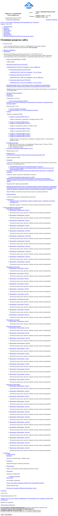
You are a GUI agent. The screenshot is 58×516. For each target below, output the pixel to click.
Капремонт (9, 160)
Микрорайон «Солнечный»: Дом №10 (19, 309)
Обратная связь (7, 34)
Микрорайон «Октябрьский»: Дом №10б (20, 236)
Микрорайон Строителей (13, 320)
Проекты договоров (15, 476)
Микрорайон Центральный (14, 326)
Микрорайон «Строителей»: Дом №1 (19, 321)
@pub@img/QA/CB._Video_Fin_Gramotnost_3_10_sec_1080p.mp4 (23, 67)
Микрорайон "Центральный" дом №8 (19, 364)
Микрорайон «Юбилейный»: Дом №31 (20, 411)
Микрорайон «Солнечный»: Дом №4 (19, 283)
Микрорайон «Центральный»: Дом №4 (20, 343)
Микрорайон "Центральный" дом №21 (20, 379)
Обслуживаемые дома (26, 22)
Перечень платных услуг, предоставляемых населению (24, 110)
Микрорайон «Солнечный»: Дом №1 (19, 268)
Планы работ (10, 95)
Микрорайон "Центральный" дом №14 (20, 374)
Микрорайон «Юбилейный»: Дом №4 (19, 391)
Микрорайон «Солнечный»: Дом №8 (19, 299)
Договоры (9, 94)
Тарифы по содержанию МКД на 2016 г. (20, 128)
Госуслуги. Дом (5, 22)
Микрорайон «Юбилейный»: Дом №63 (20, 432)
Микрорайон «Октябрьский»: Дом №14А (20, 251)
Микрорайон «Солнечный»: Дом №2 (19, 273)
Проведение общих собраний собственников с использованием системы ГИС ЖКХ (28, 86)
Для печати (3, 490)
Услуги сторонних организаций (18, 108)
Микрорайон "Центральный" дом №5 (19, 348)
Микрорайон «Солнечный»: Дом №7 (19, 294)
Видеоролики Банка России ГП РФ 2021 (17, 64)
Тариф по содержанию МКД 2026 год (19, 122)
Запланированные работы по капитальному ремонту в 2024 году (26, 166)
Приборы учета (11, 153)
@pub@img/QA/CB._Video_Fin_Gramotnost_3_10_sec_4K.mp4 (25, 72)
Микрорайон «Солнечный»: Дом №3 (19, 278)
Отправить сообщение (51, 19)
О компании (35, 22)
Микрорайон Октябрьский (13, 208)
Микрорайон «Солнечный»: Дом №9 (19, 304)
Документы (7, 32)
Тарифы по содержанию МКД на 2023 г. (20, 135)
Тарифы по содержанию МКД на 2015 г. (20, 123)
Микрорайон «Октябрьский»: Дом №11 (20, 241)
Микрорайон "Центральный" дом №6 (19, 353)
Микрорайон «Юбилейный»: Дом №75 (20, 448)
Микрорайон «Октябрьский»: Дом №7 (19, 225)
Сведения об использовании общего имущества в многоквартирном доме (26, 154)
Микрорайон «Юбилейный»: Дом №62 (20, 427)
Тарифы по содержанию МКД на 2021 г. (20, 133)
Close (2, 514)
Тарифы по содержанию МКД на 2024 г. (20, 136)
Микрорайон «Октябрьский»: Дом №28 (20, 261)
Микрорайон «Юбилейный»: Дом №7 (19, 396)
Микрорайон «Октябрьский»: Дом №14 (20, 246)
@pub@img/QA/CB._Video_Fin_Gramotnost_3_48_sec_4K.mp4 (25, 82)
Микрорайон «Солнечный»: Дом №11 (19, 314)
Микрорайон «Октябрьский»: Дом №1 (19, 210)
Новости (11, 22)
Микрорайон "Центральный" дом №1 (19, 327)
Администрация (8, 26)
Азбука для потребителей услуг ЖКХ (16, 59)
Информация (17, 22)
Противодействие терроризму (14, 93)
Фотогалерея (7, 33)
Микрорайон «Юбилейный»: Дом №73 (20, 437)
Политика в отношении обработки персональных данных (18, 36)
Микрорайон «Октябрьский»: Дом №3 (19, 220)
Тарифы (9, 111)
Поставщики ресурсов (12, 142)
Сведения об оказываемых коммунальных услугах (20, 148)
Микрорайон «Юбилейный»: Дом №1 (19, 386)
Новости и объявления (9, 50)
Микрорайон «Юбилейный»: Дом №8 (19, 401)
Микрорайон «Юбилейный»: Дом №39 (20, 422)
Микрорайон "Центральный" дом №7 (19, 358)
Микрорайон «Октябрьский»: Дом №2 (19, 215)
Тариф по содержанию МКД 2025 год (19, 116)
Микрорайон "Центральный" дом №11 (20, 369)
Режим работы (7, 30)
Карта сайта (50, 498)
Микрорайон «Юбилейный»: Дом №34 (20, 417)
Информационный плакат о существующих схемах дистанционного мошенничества (28, 85)
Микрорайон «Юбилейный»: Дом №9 (19, 406)
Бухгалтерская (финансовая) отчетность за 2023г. (22, 177)
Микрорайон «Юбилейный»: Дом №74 (20, 442)
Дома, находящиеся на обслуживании (13, 207)
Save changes (8, 514)
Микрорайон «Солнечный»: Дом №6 (19, 289)
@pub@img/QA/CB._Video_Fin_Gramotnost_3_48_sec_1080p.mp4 (26, 77)
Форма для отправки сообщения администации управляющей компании (25, 483)
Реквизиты (6, 29)
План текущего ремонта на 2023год (19, 101)
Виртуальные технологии (7, 505)
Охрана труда (10, 199)
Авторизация (4, 499)
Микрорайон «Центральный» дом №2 (19, 333)
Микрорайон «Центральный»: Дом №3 (20, 338)
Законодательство (11, 194)
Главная (3, 24)
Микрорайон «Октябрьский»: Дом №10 (20, 230)
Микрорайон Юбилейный (13, 384)
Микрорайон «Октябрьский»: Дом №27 (20, 256)
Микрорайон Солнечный (13, 267)
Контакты (6, 28)
